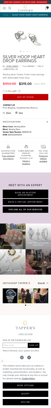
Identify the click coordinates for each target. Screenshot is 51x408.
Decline (25, 402)
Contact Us (9, 105)
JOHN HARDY (12, 66)
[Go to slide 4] (30, 51)
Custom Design (12, 270)
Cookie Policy (28, 378)
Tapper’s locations (26, 162)
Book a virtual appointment (25, 202)
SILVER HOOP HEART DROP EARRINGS (30, 14)
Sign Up (33, 345)
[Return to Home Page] (25, 325)
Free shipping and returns (8, 157)
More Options (25, 385)
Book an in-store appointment (25, 194)
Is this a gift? (11, 91)
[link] (46, 8)
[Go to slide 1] (20, 51)
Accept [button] (25, 393)
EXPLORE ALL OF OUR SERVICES (25, 209)
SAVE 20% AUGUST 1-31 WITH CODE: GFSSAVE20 (25, 2)
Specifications (12, 121)
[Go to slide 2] (23, 51)
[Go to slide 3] (27, 51)
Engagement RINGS (12, 245)
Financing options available (43, 159)
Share (8, 112)
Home (5, 14)
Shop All (41, 283)
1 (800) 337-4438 (25, 334)
